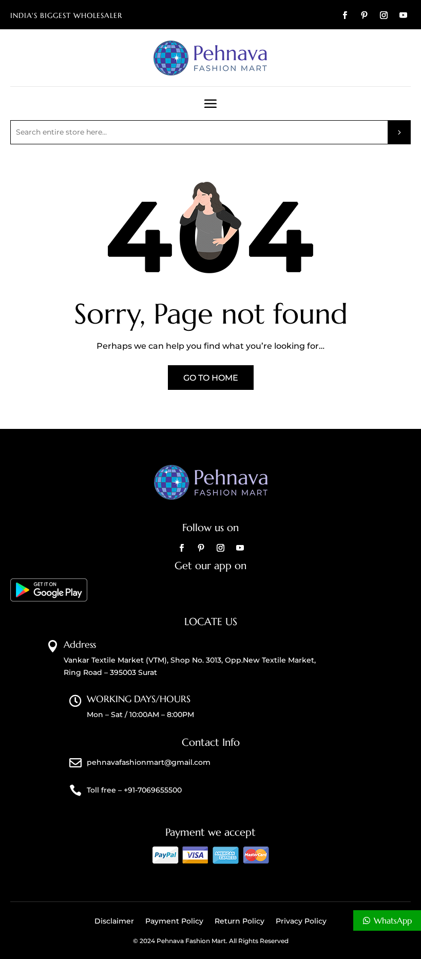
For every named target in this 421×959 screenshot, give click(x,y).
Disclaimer (114, 921)
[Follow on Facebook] (344, 15)
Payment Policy (174, 921)
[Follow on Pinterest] (364, 15)
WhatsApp (393, 920)
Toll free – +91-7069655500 (134, 790)
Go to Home (210, 378)
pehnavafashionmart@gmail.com (148, 762)
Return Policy (239, 921)
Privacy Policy (301, 921)
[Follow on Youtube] (403, 15)
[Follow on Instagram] (383, 15)
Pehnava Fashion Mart (191, 941)
